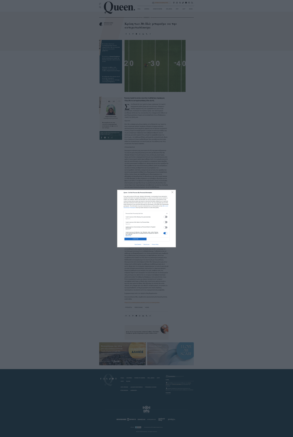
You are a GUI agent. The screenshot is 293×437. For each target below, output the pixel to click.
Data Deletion (138, 244)
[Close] (172, 192)
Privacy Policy (155, 244)
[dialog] (146, 218)
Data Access (146, 244)
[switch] (165, 217)
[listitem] (146, 213)
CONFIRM (135, 239)
